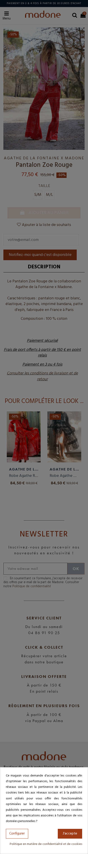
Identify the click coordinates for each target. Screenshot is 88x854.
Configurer (17, 834)
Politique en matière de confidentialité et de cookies (46, 844)
